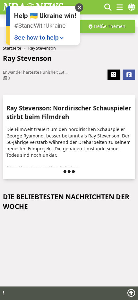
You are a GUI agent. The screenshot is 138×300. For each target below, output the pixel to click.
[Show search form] (107, 7)
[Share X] (114, 75)
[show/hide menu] (119, 7)
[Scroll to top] (131, 293)
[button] (96, 7)
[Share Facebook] (129, 75)
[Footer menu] (3, 293)
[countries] (131, 7)
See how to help (36, 37)
